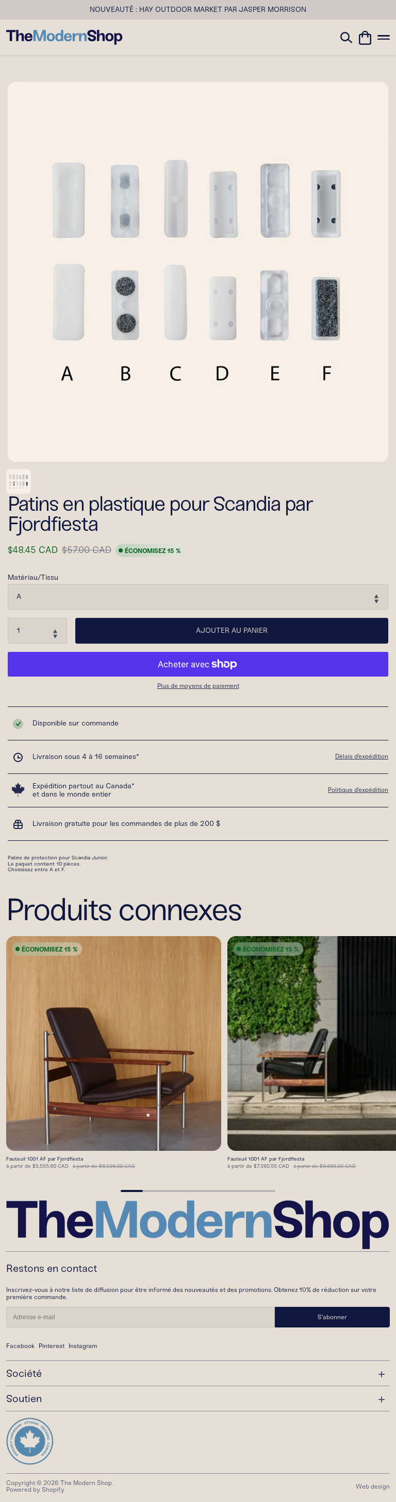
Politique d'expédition (358, 789)
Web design (373, 1486)
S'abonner (332, 1317)
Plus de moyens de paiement (198, 686)
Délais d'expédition (361, 756)
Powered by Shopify (35, 1489)
